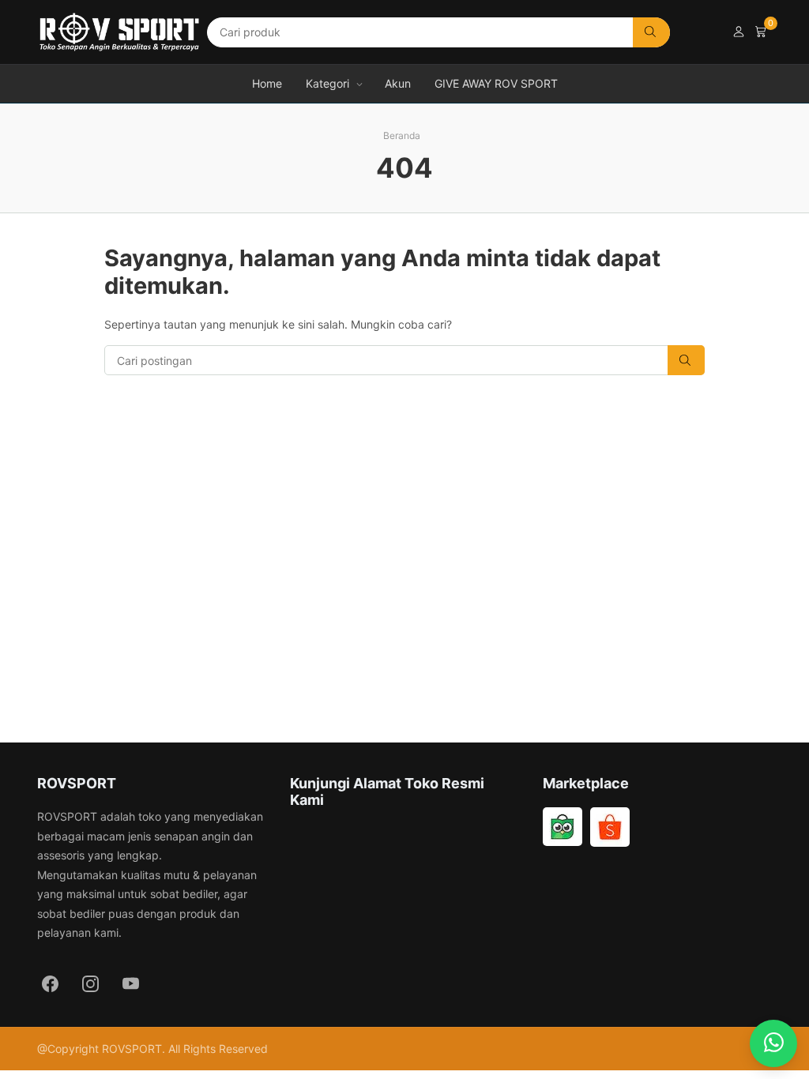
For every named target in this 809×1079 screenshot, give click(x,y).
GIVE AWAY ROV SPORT (496, 83)
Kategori (327, 83)
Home (267, 83)
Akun (398, 83)
